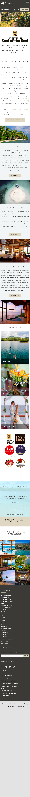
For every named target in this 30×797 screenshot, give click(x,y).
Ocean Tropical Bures (6, 599)
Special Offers (4, 641)
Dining (2, 613)
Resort (3, 620)
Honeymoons (4, 632)
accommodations (8, 221)
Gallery (2, 624)
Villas (2, 603)
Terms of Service (20, 706)
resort (7, 75)
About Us (3, 622)
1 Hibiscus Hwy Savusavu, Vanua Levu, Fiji (8, 689)
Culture (3, 617)
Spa (2, 615)
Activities (3, 612)
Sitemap (26, 704)
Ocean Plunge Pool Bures (7, 601)
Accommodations (6, 595)
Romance (3, 634)
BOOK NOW (24, 9)
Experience (4, 610)
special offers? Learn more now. (19, 109)
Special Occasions (6, 628)
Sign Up (26, 656)
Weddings (3, 630)
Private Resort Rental (6, 607)
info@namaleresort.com (11, 683)
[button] (12, 140)
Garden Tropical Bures (6, 597)
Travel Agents (4, 643)
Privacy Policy (11, 706)
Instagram (20, 532)
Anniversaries (4, 636)
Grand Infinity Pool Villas (7, 605)
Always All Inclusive (6, 639)
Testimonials (4, 626)
